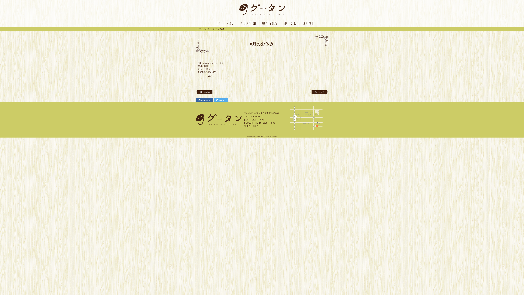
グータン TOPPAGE (262, 9)
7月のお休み (204, 92)
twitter (222, 100)
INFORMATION (248, 23)
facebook (205, 100)
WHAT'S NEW (269, 23)
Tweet (209, 75)
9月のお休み (319, 92)
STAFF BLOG (290, 23)
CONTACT (308, 23)
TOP (219, 23)
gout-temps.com (254, 136)
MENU (230, 23)
